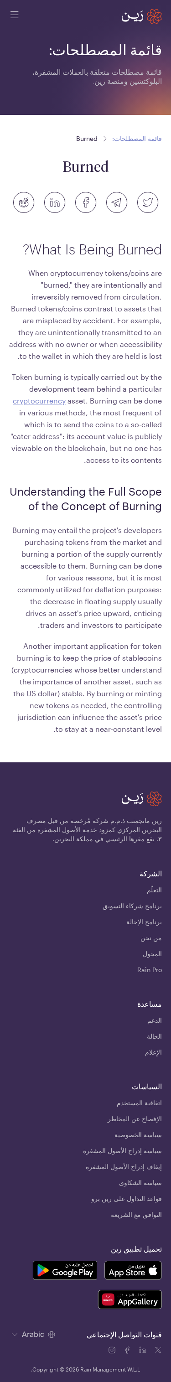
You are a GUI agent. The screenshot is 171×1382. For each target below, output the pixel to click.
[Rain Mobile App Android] (64, 1272)
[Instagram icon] (112, 1351)
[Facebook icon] (128, 1351)
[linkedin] (55, 202)
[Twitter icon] (158, 1351)
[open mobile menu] (14, 16)
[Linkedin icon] (143, 1351)
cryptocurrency (39, 400)
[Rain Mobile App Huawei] (130, 1301)
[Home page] (142, 16)
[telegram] (117, 202)
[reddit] (24, 202)
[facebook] (86, 202)
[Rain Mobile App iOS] (133, 1272)
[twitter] (148, 202)
